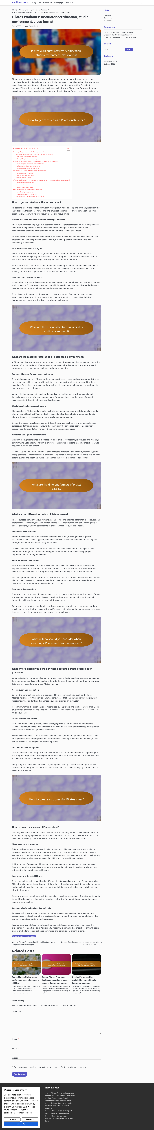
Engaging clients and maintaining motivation (30, 196)
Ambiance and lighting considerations (27, 168)
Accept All (21, 1124)
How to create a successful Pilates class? (27, 189)
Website (16, 1058)
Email (15, 1048)
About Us (69, 3)
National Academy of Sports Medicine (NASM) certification (34, 154)
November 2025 (110, 61)
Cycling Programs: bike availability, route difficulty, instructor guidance (84, 980)
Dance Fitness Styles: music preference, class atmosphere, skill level (25, 980)
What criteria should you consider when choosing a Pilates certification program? (41, 180)
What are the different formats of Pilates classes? (30, 171)
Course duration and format (24, 185)
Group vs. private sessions (24, 177)
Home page (58, 3)
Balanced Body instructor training (26, 159)
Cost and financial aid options (25, 187)
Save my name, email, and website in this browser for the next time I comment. (50, 1067)
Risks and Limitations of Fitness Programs (120, 37)
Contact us (47, 3)
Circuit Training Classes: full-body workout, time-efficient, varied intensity (58, 1105)
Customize (12, 1119)
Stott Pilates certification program (26, 156)
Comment (17, 1011)
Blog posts (36, 3)
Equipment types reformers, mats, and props (30, 164)
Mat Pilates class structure (24, 173)
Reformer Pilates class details (25, 175)
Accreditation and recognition (25, 182)
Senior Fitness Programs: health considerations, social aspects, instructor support (55, 980)
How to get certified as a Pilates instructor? (28, 152)
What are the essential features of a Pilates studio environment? (35, 161)
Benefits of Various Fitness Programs (118, 32)
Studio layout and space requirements (28, 166)
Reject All (30, 1119)
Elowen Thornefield (30, 26)
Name (15, 1039)
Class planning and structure (25, 192)
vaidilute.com (20, 2)
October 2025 (109, 64)
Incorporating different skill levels (26, 194)
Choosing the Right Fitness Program (24, 936)
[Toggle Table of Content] (67, 149)
